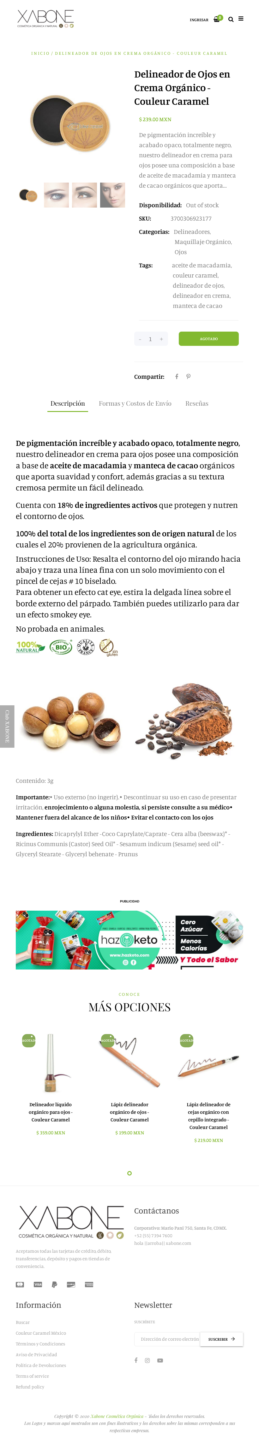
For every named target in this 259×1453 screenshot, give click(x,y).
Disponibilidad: (160, 205)
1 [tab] (129, 1173)
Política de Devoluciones (41, 1365)
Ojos (181, 252)
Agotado (209, 338)
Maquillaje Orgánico (203, 242)
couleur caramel (195, 275)
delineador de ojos (198, 285)
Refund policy (30, 1387)
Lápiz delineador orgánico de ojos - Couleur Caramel (129, 1112)
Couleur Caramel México (41, 1333)
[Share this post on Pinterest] (188, 376)
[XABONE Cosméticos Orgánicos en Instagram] (147, 1360)
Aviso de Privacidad (36, 1354)
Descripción (68, 403)
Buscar (23, 1322)
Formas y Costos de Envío (135, 403)
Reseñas (196, 403)
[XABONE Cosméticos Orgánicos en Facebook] (135, 1360)
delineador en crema (201, 295)
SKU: (145, 218)
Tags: (146, 265)
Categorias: (154, 231)
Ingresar (199, 19)
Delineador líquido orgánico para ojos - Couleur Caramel (51, 1112)
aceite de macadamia (201, 265)
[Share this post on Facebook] (176, 376)
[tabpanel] (50, 1085)
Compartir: (149, 376)
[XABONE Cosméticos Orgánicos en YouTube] (160, 1360)
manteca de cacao (197, 305)
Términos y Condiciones (40, 1344)
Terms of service (32, 1376)
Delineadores (192, 231)
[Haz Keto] (129, 940)
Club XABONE (7, 726)
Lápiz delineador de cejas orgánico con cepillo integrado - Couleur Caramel (209, 1115)
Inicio (40, 53)
